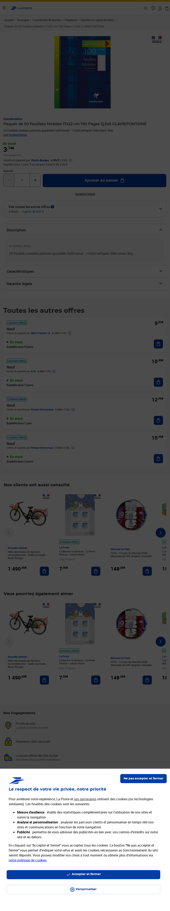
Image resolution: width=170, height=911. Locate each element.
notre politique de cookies (28, 860)
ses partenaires (85, 799)
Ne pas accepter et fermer (143, 778)
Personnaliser (86, 889)
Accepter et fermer (86, 874)
